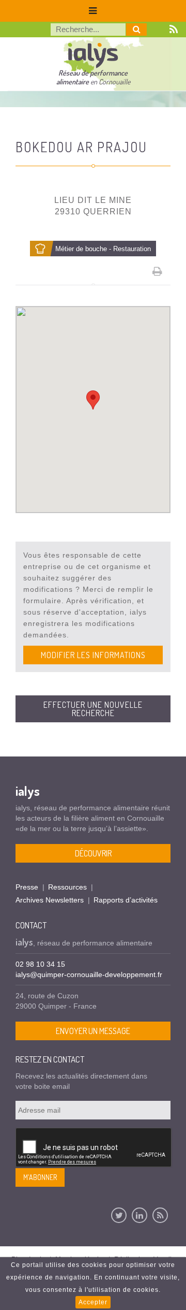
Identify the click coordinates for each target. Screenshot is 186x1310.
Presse (27, 887)
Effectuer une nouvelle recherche (93, 709)
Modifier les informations (93, 655)
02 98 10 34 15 (40, 964)
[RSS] (160, 1215)
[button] (93, 400)
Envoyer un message (93, 1031)
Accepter (93, 1302)
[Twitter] (119, 1215)
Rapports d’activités (126, 900)
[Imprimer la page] (157, 271)
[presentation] (94, 1148)
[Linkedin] (139, 1215)
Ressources (67, 887)
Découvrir (93, 853)
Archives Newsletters (50, 900)
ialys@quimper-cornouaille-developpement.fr (89, 974)
